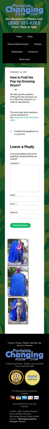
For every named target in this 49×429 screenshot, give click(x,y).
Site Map (33, 343)
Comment (15, 163)
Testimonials (16, 52)
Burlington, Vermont (17, 421)
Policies (37, 44)
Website (14, 212)
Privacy (18, 343)
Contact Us (33, 52)
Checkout (28, 345)
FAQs (30, 37)
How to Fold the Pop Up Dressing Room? (22, 81)
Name (13, 195)
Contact (11, 343)
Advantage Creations (27, 419)
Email (13, 204)
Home (19, 37)
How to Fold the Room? (18, 44)
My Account (24, 59)
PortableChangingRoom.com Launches (26, 132)
